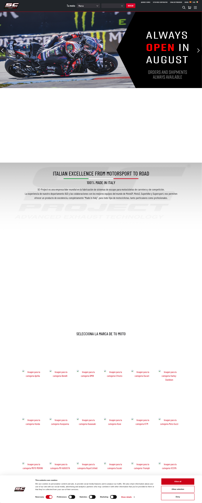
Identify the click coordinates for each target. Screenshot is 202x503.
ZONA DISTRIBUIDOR (176, 2)
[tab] (92, 91)
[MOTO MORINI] (32, 455)
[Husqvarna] (60, 411)
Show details (126, 497)
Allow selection (178, 489)
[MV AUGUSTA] (60, 455)
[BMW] (87, 363)
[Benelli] (60, 363)
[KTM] (142, 411)
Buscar (130, 6)
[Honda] (32, 411)
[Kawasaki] (87, 411)
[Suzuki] (114, 455)
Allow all (177, 481)
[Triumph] (142, 455)
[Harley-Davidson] (169, 365)
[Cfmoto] (114, 363)
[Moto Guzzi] (169, 411)
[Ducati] (142, 363)
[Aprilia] (32, 363)
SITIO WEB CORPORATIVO (160, 2)
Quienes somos (145, 2)
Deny (178, 497)
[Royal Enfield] (87, 455)
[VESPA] (169, 455)
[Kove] (114, 411)
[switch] (72, 497)
